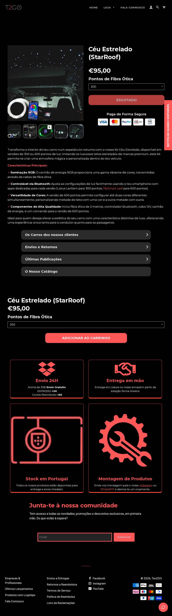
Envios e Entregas (58, 578)
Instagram (99, 583)
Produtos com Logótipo (20, 595)
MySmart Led (113, 188)
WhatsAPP (107, 489)
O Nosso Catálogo (41, 271)
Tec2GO (157, 578)
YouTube (98, 588)
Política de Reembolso (61, 596)
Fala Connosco (133, 7)
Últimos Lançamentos (19, 589)
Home (93, 7)
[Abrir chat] (163, 607)
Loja (108, 7)
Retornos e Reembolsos (62, 584)
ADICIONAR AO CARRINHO (86, 338)
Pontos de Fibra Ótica (111, 79)
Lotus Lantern (67, 188)
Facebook (98, 578)
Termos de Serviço (59, 590)
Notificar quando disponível (168, 125)
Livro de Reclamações (61, 603)
